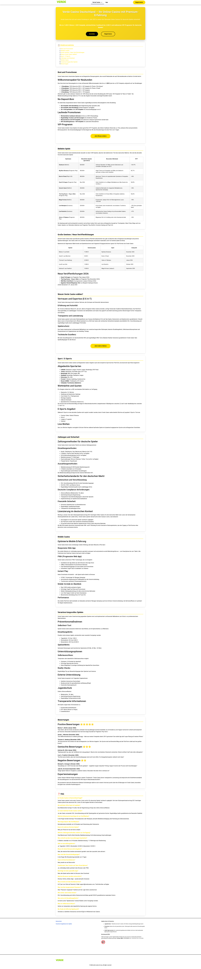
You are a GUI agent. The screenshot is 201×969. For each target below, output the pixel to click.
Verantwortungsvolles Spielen (69, 62)
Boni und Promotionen (67, 48)
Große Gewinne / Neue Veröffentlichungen (72, 52)
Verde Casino (96, 2)
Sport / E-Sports (65, 56)
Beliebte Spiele (65, 50)
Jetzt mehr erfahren (100, 346)
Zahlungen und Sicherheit (68, 58)
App (107, 2)
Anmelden (92, 34)
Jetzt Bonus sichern (100, 136)
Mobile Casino (65, 60)
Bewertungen (64, 64)
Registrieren (108, 34)
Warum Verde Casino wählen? (69, 54)
